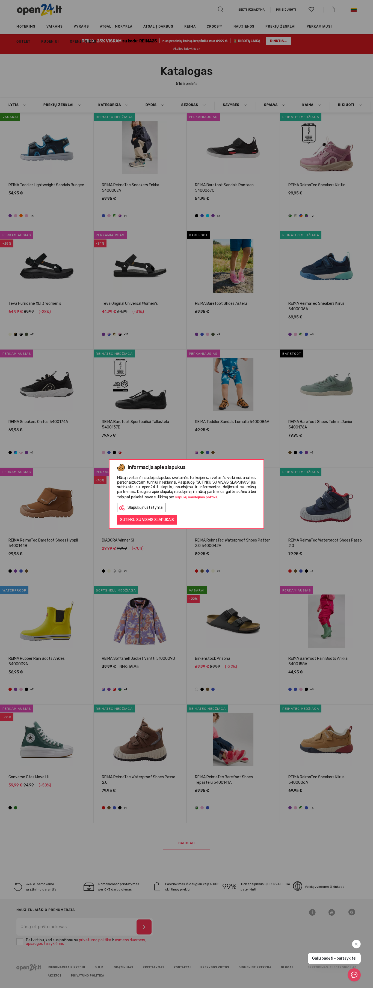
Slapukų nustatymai (145, 507)
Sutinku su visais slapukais (147, 519)
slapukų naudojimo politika (196, 497)
